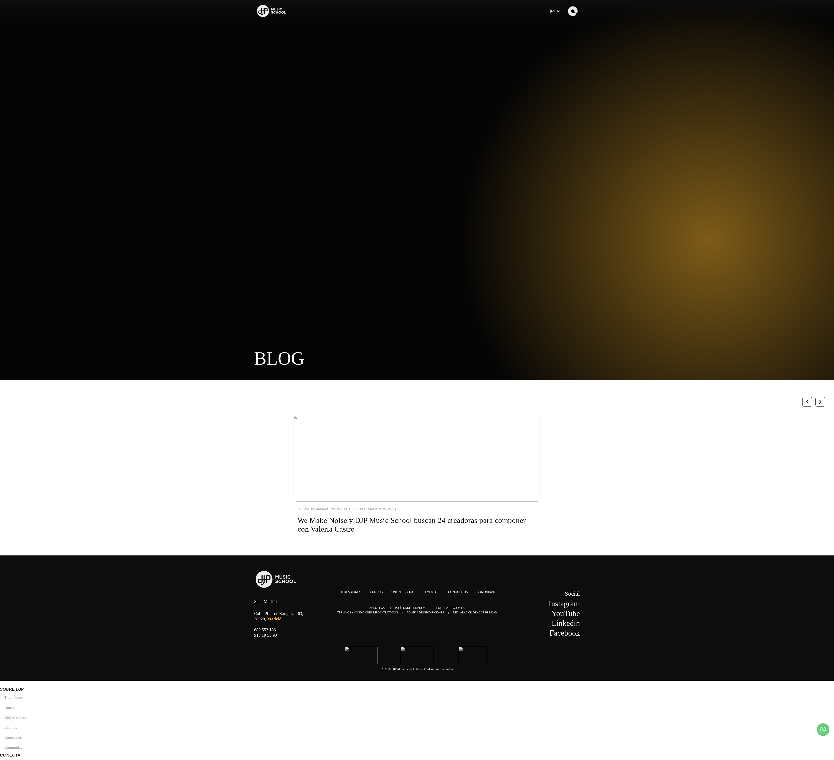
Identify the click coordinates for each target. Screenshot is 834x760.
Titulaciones (350, 592)
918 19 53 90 (265, 635)
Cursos (376, 592)
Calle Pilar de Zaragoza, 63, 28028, (278, 616)
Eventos (432, 592)
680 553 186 (265, 629)
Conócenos (458, 592)
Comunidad (486, 592)
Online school (403, 592)
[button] (807, 402)
